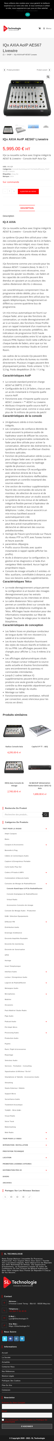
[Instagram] (16, 1338)
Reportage (9, 1055)
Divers (6, 1176)
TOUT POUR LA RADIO (12, 829)
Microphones (10, 994)
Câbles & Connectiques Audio (17, 856)
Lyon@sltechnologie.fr (18, 1319)
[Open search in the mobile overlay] (26, 814)
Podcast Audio (10, 1021)
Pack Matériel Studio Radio (16, 1010)
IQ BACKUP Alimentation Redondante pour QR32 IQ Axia (40, 785)
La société (6, 1357)
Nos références (8, 1371)
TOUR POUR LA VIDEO (12, 1139)
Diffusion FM (10, 922)
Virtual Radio (12, 899)
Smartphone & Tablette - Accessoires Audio (22, 1077)
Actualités (6, 1362)
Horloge (8, 960)
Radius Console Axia (14, 746)
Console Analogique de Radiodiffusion (22, 894)
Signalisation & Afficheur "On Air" (18, 1071)
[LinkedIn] (22, 1338)
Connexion (6, 1390)
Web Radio (9, 1132)
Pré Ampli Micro (11, 1027)
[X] (4, 1338)
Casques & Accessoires (14, 845)
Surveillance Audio (12, 1099)
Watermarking (10, 1127)
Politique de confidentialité (27, 11)
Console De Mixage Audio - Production (20, 911)
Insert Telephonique (13, 966)
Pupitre (8, 1044)
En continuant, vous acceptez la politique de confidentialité (24, 1421)
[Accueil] (3, 55)
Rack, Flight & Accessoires (15, 1049)
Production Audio (11, 1038)
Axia (13, 174)
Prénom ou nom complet (13, 1403)
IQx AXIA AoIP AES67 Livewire (25, 55)
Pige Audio (9, 1016)
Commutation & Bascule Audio (17, 878)
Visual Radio (10, 1116)
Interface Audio (11, 972)
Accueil (5, 1353)
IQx (17, 174)
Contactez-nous (8, 1367)
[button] (48, 77)
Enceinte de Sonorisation (15, 949)
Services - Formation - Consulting (18, 1066)
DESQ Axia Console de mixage (14, 784)
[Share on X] (5, 1197)
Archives (7, 1183)
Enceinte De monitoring (14, 944)
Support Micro (10, 1094)
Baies (7, 839)
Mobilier (8, 999)
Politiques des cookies (11, 1381)
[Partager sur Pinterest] (17, 1197)
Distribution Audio (12, 927)
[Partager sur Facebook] (11, 1197)
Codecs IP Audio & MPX (14, 872)
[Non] (51, 9)
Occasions (9, 1005)
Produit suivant (42, 70)
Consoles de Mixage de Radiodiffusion (20, 884)
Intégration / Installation (15, 1145)
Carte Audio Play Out (13, 867)
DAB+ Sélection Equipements (16, 916)
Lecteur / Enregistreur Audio (16, 977)
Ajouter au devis (28, 191)
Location (7, 1157)
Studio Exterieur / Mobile (15, 1088)
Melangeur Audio (11, 988)
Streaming (9, 1083)
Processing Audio (12, 1033)
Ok (27, 15)
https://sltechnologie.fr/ (19, 1326)
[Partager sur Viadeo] (29, 1197)
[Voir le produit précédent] (4, 70)
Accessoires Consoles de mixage (20, 905)
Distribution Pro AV (12, 1170)
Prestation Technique (13, 1151)
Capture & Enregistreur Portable (18, 861)
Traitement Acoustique (14, 1105)
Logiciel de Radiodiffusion (15, 983)
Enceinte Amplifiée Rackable (16, 938)
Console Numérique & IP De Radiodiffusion (28, 169)
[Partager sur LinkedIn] (23, 1197)
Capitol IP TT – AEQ (40, 746)
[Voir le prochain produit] (49, 70)
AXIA (12, 176)
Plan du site (7, 1385)
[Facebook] (10, 1338)
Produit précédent (13, 70)
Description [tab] (27, 208)
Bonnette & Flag (11, 850)
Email (4, 1411)
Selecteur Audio (11, 1060)
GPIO (7, 955)
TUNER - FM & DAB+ (13, 1110)
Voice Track (9, 1121)
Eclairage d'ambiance (13, 933)
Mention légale (8, 1376)
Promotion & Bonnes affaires (17, 1164)
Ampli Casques (11, 834)
